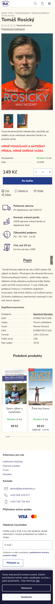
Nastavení (26, 588)
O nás (6, 470)
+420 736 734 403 (20, 501)
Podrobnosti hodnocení (13, 29)
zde (37, 580)
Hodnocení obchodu (13, 461)
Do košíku (27, 180)
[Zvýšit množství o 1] (50, 172)
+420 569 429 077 (20, 495)
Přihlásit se (13, 562)
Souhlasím (26, 597)
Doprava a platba (11, 465)
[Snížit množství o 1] (36, 172)
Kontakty (7, 474)
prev (3, 383)
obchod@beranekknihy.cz (22, 488)
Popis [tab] (27, 260)
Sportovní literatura (43, 314)
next (52, 383)
